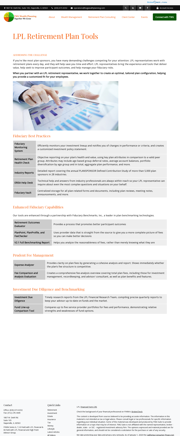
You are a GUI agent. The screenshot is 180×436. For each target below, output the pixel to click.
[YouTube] (140, 8)
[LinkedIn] (133, 8)
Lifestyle (51, 429)
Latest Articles (53, 432)
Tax (49, 422)
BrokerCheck (137, 411)
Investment (52, 413)
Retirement (52, 410)
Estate (50, 416)
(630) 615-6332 (60, 8)
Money (50, 425)
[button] (52, 17)
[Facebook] (147, 8)
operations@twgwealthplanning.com (89, 8)
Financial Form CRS (89, 407)
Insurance (51, 419)
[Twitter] (126, 8)
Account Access (166, 8)
